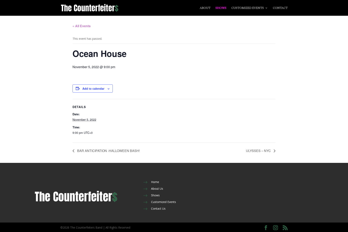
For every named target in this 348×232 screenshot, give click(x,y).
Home (155, 182)
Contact (280, 8)
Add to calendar (93, 88)
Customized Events (247, 8)
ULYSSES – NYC (259, 150)
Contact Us (158, 208)
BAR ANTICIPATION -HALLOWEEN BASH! (108, 150)
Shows (220, 8)
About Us (157, 188)
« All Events (81, 26)
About (205, 8)
